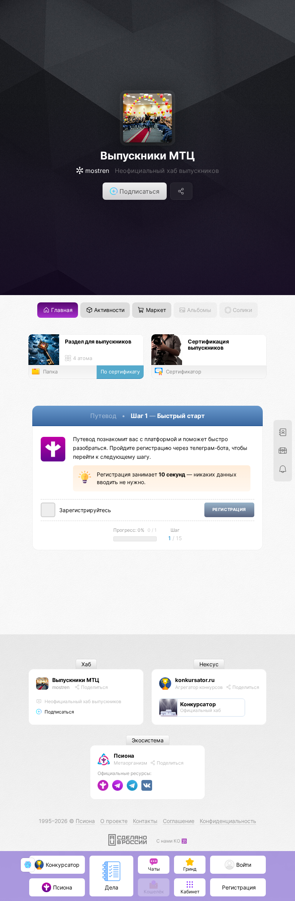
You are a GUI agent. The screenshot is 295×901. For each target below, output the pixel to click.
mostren (61, 687)
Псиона (124, 755)
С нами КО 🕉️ (171, 841)
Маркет (155, 310)
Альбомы (198, 310)
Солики (241, 310)
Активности (108, 310)
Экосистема (148, 740)
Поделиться (94, 687)
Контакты (145, 821)
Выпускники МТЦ (147, 155)
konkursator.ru (195, 680)
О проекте (114, 821)
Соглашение (178, 821)
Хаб (86, 664)
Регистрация (229, 509)
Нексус (209, 664)
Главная (61, 310)
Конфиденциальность (228, 821)
